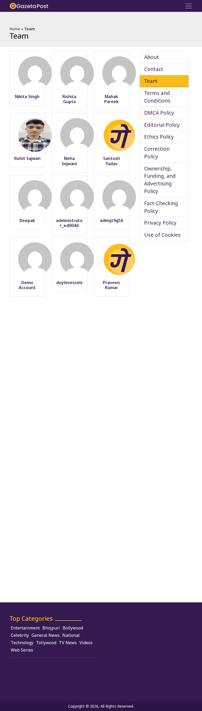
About (151, 56)
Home (14, 28)
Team (151, 80)
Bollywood (73, 628)
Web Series (22, 650)
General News (46, 635)
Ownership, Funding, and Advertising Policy (160, 180)
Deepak (27, 220)
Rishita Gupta (69, 99)
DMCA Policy (159, 112)
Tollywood (46, 643)
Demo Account (27, 285)
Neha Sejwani (69, 160)
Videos (86, 643)
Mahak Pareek (111, 99)
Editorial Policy (162, 124)
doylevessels (69, 282)
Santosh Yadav (111, 160)
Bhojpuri (51, 628)
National (71, 635)
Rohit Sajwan (27, 158)
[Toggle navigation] (189, 6)
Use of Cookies (162, 234)
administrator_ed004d (69, 223)
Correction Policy (157, 152)
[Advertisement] (148, 652)
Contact (153, 69)
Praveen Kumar (111, 285)
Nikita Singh (27, 96)
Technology (22, 643)
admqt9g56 (111, 220)
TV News (68, 643)
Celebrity (20, 635)
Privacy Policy (160, 222)
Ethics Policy (159, 136)
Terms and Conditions (157, 96)
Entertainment (25, 628)
